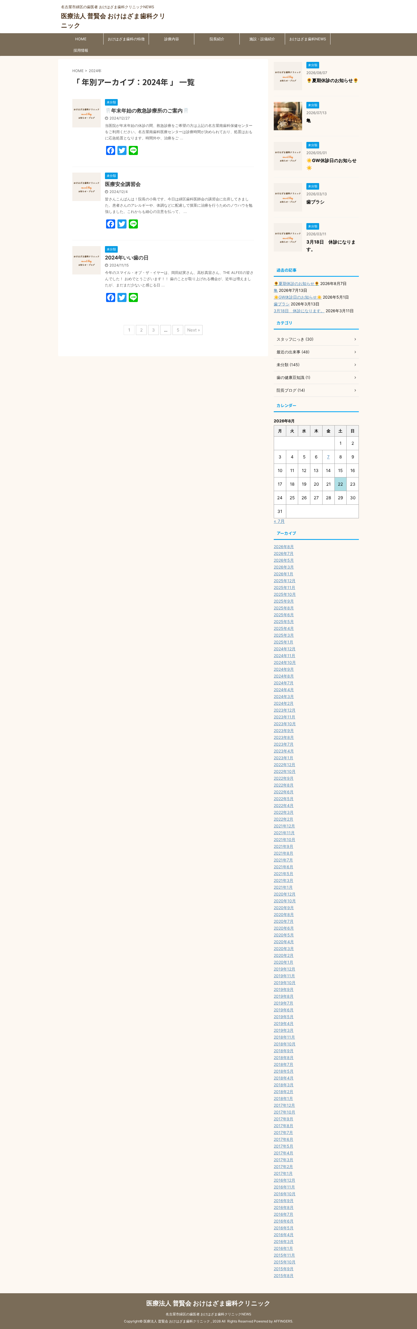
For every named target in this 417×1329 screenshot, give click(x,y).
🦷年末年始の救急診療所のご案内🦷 (147, 111)
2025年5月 (284, 621)
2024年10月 (285, 662)
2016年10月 (285, 1193)
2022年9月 (284, 778)
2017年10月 (284, 1112)
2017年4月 (283, 1152)
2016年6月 (284, 1221)
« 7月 (279, 521)
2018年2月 (283, 1091)
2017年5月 (283, 1146)
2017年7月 (283, 1132)
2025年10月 (285, 594)
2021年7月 (283, 860)
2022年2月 (283, 819)
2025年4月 (284, 628)
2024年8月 (284, 676)
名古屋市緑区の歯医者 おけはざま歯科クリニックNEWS (208, 1314)
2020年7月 (284, 921)
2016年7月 (283, 1214)
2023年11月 (284, 716)
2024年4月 (284, 689)
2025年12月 (285, 580)
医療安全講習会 (123, 184)
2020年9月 (284, 907)
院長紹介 (217, 39)
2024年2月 (284, 703)
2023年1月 (283, 757)
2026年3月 (284, 567)
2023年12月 (285, 710)
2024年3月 (284, 696)
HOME (81, 39)
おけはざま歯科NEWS (307, 39)
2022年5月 (284, 798)
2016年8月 (284, 1207)
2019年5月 (284, 1016)
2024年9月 (284, 669)
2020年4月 (284, 941)
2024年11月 (284, 655)
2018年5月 (284, 1071)
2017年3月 (283, 1159)
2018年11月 (284, 1037)
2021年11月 (284, 832)
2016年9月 (284, 1200)
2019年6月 (284, 1009)
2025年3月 (284, 635)
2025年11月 (284, 587)
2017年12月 (284, 1105)
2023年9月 (284, 730)
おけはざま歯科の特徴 (126, 39)
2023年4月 (284, 751)
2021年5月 (283, 873)
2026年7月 (284, 553)
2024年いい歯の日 (127, 258)
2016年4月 (284, 1234)
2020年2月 (284, 955)
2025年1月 (283, 642)
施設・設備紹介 (262, 39)
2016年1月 (283, 1248)
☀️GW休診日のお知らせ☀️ (298, 297)
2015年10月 (285, 1261)
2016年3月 (284, 1241)
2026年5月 (284, 560)
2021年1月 (283, 887)
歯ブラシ (315, 202)
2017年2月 (283, 1166)
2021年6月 (283, 866)
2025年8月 (284, 607)
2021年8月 (283, 853)
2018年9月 (284, 1050)
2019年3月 (284, 1030)
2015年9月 (284, 1268)
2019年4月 (284, 1023)
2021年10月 (284, 839)
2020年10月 (285, 900)
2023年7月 (284, 744)
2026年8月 (284, 546)
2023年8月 (284, 737)
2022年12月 (284, 764)
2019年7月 (283, 1003)
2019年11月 (284, 975)
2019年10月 (285, 982)
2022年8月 (284, 785)
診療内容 (171, 39)
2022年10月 (285, 771)
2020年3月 (284, 948)
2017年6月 (283, 1139)
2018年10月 (285, 1043)
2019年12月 (284, 969)
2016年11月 (284, 1187)
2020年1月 (283, 962)
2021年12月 (284, 825)
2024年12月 (285, 648)
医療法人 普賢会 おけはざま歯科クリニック (208, 1303)
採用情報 (80, 50)
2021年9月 (283, 846)
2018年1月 (283, 1098)
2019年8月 (284, 996)
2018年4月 (284, 1078)
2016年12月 (284, 1180)
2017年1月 (283, 1173)
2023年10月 (285, 723)
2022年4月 (284, 805)
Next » (193, 330)
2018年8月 (284, 1057)
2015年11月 (284, 1255)
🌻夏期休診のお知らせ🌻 (332, 80)
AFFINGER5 (283, 1321)
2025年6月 (284, 614)
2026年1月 (283, 573)
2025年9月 (284, 601)
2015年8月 (284, 1275)
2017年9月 (283, 1118)
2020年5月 (284, 934)
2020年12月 (285, 894)
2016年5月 (284, 1227)
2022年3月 (284, 812)
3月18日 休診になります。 (299, 310)
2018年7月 (283, 1064)
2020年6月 (284, 928)
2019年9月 (284, 989)
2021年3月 (283, 880)
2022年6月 (284, 791)
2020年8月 (284, 914)
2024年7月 (284, 682)
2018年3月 (284, 1084)
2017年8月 (283, 1125)
